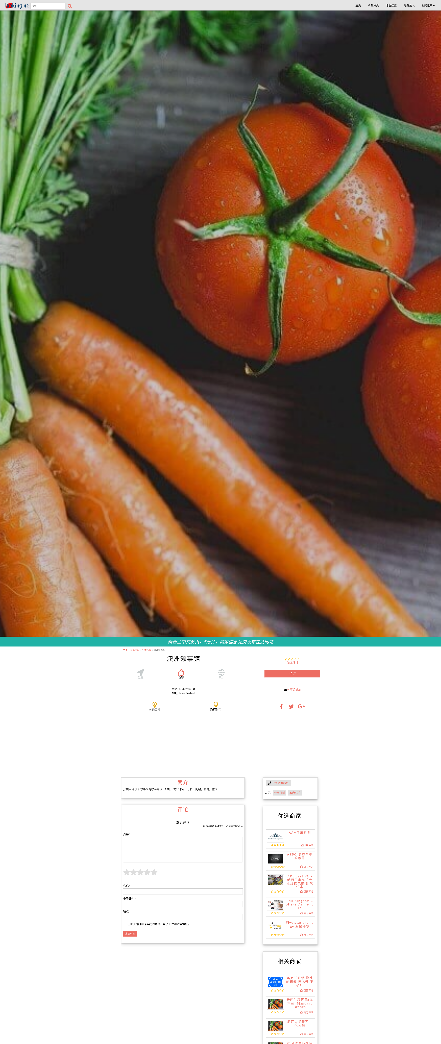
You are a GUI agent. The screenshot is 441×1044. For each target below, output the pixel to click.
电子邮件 (129, 898)
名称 (126, 885)
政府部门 (294, 792)
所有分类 (373, 5)
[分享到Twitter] (291, 707)
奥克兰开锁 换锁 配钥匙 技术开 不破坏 (300, 981)
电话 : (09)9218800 (183, 688)
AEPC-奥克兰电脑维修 (300, 856)
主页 (358, 5)
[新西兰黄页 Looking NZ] (17, 8)
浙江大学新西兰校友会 (299, 1023)
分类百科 (279, 792)
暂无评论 (292, 662)
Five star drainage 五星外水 (300, 924)
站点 (126, 911)
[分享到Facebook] (282, 707)
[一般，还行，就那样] (140, 874)
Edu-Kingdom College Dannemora (300, 904)
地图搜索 (391, 5)
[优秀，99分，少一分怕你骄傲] (154, 874)
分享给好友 (294, 689)
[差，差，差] (133, 874)
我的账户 (427, 5)
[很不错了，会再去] (147, 874)
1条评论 (308, 845)
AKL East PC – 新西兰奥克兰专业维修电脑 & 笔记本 (300, 881)
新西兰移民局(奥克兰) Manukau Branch (299, 1003)
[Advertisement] (220, 747)
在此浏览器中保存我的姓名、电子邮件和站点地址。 (159, 924)
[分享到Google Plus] (301, 707)
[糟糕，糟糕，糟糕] (126, 874)
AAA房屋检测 (300, 833)
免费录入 (409, 5)
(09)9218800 (280, 783)
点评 (292, 674)
